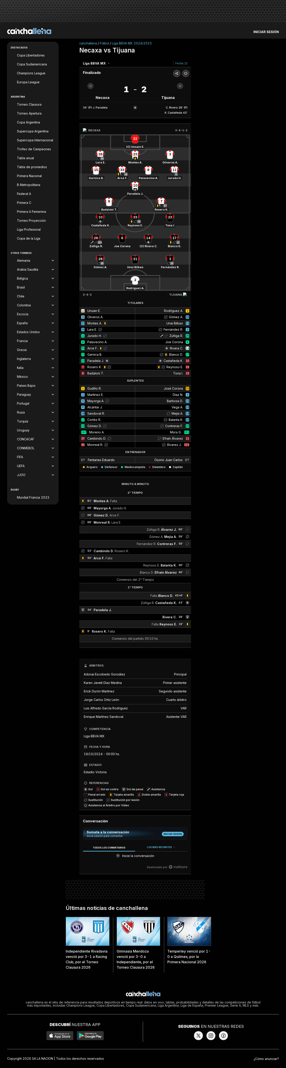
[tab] (109, 847)
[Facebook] (223, 1035)
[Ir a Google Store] (90, 1035)
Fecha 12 (181, 63)
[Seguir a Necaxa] (90, 86)
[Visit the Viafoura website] (177, 867)
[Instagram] (210, 1035)
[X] (198, 1035)
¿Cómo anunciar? (266, 1059)
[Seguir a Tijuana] (180, 86)
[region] (135, 857)
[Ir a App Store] (60, 1035)
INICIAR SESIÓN (266, 32)
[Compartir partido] (176, 73)
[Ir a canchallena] (29, 31)
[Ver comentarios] (185, 73)
